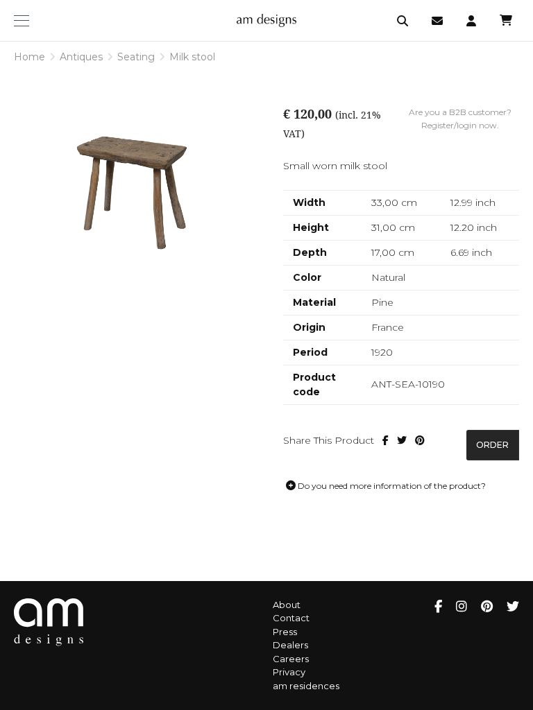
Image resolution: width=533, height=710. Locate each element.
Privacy (289, 671)
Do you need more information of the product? (391, 485)
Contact (291, 617)
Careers (291, 658)
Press (285, 631)
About (287, 604)
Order (492, 445)
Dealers (290, 644)
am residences (306, 685)
